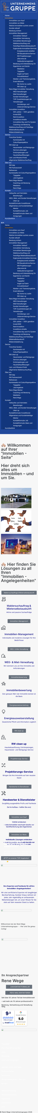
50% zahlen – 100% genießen (23, 112)
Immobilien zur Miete (16, 23)
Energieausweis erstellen (26, 51)
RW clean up (21, 87)
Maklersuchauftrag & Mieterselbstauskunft (19, 607)
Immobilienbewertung (19, 690)
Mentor (15, 208)
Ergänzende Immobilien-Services (24, 48)
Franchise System (15, 137)
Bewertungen (17, 196)
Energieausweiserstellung (19, 718)
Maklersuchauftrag (9, 1091)
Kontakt (8, 191)
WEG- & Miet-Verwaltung (19, 662)
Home (7, 15)
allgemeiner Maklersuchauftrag (20, 160)
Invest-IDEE (17, 114)
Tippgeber (20, 71)
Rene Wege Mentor (15, 180)
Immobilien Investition (17, 109)
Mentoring (5, 1056)
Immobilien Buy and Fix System (24, 122)
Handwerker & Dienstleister (19, 799)
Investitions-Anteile (20, 119)
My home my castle (24, 84)
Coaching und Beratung (21, 125)
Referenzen (13, 170)
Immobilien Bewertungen (22, 41)
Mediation (20, 69)
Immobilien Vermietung (21, 38)
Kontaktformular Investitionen (19, 203)
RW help (12, 165)
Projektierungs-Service (19, 771)
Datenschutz (6, 1103)
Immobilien (9, 18)
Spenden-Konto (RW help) (11, 1067)
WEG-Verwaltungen (20, 92)
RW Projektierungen (24, 56)
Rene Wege (13, 980)
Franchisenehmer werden (11, 1048)
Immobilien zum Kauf (17, 21)
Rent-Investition (18, 117)
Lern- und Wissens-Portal (18, 158)
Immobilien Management (18, 33)
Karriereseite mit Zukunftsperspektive (22, 173)
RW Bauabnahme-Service (26, 54)
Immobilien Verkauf (20, 36)
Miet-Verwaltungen (20, 94)
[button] (19, 222)
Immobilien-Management (19, 634)
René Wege (17, 188)
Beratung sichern (15, 31)
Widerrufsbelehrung (16, 132)
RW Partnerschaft (15, 168)
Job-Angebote (18, 178)
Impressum (6, 1099)
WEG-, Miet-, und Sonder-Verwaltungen (22, 198)
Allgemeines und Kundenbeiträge (21, 206)
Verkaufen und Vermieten (18, 193)
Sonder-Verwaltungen (20, 97)
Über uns (8, 163)
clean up (16, 201)
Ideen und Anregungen (10, 1060)
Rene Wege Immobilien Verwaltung (21, 89)
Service (7, 135)
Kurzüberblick (10, 218)
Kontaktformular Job (20, 211)
